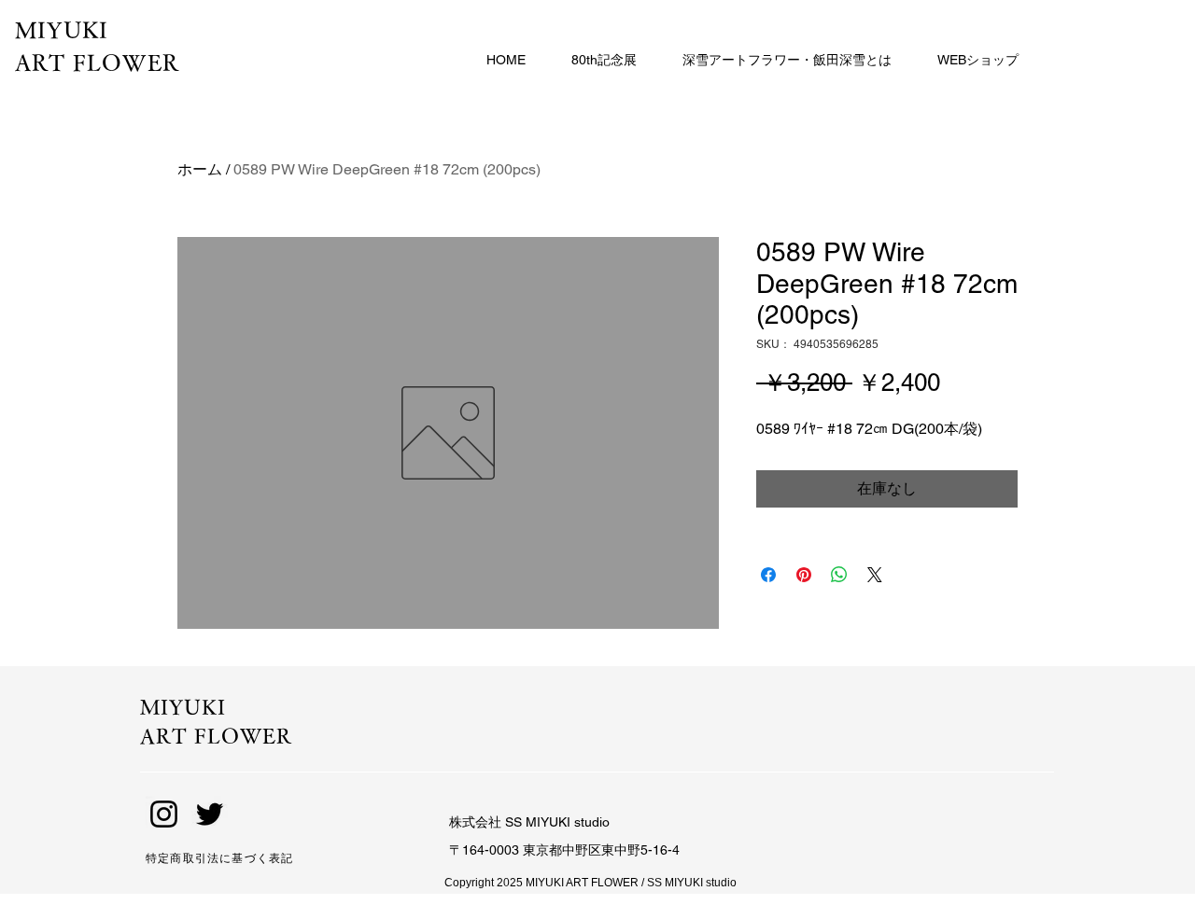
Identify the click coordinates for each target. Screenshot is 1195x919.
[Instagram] (164, 814)
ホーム (199, 169)
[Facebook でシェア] (768, 575)
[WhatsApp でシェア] (839, 575)
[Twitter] (209, 814)
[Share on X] (875, 575)
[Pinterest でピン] (804, 575)
